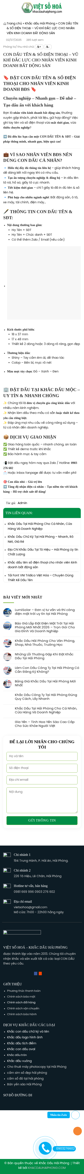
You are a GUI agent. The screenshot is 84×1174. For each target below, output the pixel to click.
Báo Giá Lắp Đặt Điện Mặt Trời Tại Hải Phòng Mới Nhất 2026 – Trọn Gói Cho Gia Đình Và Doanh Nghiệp (45, 627)
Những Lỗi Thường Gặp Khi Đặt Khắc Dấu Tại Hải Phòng (44, 656)
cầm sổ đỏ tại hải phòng (25, 1078)
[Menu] (5, 7)
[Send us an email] (40, 973)
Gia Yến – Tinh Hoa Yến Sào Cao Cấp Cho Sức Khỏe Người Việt (45, 724)
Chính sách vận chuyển (23, 1008)
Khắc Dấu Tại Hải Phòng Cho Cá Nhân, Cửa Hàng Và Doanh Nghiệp (46, 710)
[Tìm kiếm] (79, 7)
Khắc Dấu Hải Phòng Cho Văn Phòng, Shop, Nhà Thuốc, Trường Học (45, 643)
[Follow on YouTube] (49, 973)
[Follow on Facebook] (35, 973)
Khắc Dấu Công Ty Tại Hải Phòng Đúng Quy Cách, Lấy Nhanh (46, 697)
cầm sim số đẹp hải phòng (27, 1073)
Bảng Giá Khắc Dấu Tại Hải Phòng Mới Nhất (45, 683)
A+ (39, 47)
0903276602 (65, 1148)
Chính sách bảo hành (22, 1014)
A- (48, 47)
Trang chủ (14, 23)
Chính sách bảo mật (21, 996)
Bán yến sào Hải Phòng (24, 1084)
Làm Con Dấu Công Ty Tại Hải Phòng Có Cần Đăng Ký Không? (47, 670)
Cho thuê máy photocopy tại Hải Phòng (36, 1067)
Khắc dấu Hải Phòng (40, 23)
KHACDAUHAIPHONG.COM (47, 1168)
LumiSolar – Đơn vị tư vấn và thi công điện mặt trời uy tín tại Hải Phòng (45, 612)
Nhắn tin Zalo (58, 1114)
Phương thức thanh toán (23, 991)
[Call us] (44, 973)
